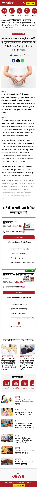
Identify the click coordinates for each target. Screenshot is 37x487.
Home (3, 20)
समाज (25, 388)
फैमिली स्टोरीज (20, 410)
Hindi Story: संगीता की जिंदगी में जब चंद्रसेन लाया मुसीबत (24, 402)
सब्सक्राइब (30, 3)
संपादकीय (34, 388)
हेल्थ (16, 421)
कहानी (7, 388)
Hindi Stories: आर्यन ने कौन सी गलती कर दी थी (25, 452)
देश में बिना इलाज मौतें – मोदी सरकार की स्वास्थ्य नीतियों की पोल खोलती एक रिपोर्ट (18, 426)
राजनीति (16, 388)
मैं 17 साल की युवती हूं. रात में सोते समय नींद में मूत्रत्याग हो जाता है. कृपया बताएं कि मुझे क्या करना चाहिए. (27, 364)
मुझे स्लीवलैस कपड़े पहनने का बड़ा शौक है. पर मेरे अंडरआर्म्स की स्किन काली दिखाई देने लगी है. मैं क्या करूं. (8, 364)
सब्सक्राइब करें (18, 237)
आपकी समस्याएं (14, 20)
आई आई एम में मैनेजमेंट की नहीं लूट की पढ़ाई (24, 463)
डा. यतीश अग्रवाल (13, 55)
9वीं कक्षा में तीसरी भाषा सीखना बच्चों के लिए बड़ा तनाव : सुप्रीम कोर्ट (23, 440)
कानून (17, 435)
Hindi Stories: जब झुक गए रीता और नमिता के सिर (24, 413)
